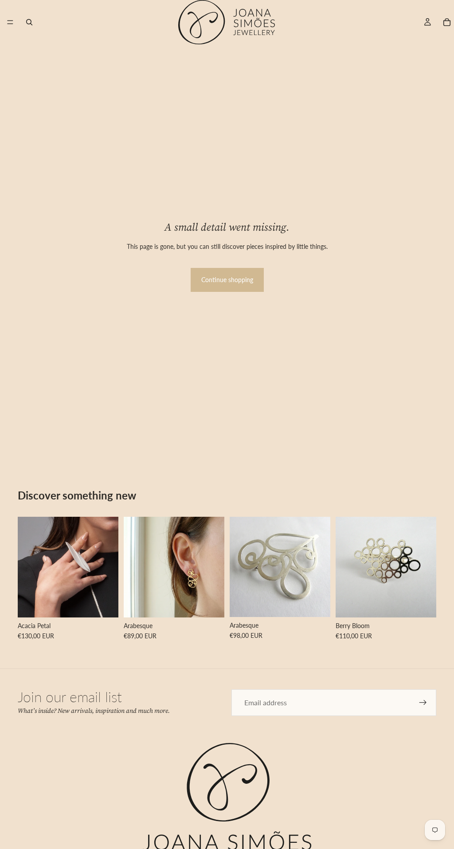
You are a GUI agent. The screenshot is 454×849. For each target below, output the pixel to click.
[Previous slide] (27, 567)
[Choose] (105, 604)
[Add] (317, 603)
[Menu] (10, 22)
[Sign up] (423, 702)
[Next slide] (108, 567)
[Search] (29, 22)
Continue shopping (227, 279)
